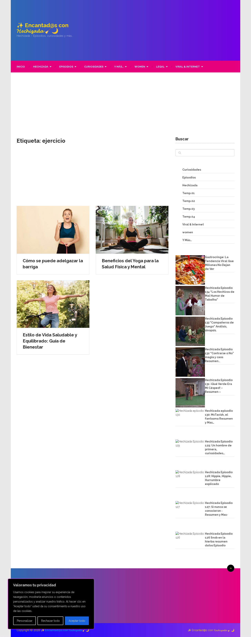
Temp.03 (188, 208)
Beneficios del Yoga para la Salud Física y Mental (130, 263)
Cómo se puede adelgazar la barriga (53, 263)
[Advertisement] (161, 30)
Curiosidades (93, 66)
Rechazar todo (50, 620)
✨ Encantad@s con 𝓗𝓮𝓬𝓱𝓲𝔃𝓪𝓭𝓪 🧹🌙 (42, 28)
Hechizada (40, 66)
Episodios (66, 66)
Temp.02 (188, 201)
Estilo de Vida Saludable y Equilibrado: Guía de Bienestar (50, 341)
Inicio (21, 66)
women (140, 66)
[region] (51, 604)
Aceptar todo (77, 620)
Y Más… (119, 66)
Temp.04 (188, 216)
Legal (160, 66)
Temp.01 (188, 193)
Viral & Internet (188, 66)
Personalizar (24, 620)
